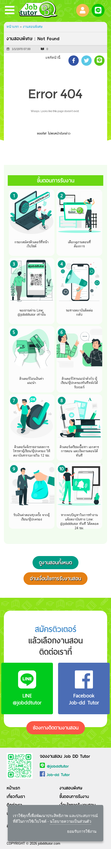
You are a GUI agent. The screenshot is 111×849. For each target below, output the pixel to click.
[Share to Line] (99, 60)
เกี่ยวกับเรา (16, 796)
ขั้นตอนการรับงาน (74, 796)
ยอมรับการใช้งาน (81, 831)
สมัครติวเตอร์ (55, 629)
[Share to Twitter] (86, 60)
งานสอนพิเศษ (33, 27)
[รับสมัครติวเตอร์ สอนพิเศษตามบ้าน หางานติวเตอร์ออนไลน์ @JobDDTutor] (38, 10)
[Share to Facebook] (73, 60)
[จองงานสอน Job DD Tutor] (20, 765)
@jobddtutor (58, 766)
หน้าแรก (12, 27)
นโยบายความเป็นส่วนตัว (70, 821)
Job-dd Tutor (58, 774)
